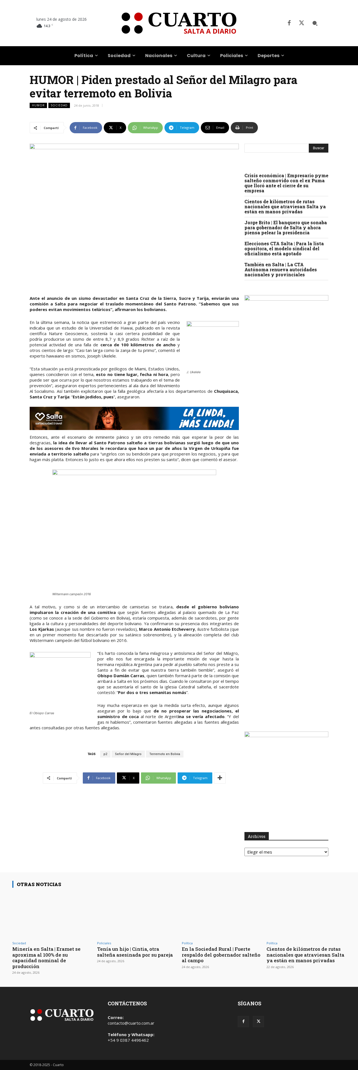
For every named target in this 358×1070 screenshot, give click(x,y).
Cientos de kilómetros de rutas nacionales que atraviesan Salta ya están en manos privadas (285, 206)
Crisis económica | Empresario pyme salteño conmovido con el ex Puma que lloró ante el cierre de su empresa (286, 182)
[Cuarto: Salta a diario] (179, 23)
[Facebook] (289, 23)
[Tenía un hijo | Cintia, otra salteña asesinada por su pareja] (136, 915)
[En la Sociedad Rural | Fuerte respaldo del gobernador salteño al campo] (221, 915)
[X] (301, 23)
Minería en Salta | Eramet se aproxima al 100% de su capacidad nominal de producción (46, 957)
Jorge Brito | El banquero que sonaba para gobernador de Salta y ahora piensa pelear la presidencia (285, 227)
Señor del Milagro (128, 754)
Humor (38, 105)
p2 (105, 754)
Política (187, 943)
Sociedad (59, 105)
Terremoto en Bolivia (164, 754)
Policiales (104, 943)
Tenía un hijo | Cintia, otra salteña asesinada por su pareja (135, 952)
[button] (315, 23)
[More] (220, 778)
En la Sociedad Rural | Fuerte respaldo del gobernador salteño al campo (221, 955)
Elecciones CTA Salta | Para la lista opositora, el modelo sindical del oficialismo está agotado (284, 248)
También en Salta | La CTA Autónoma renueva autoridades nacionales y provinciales (280, 269)
